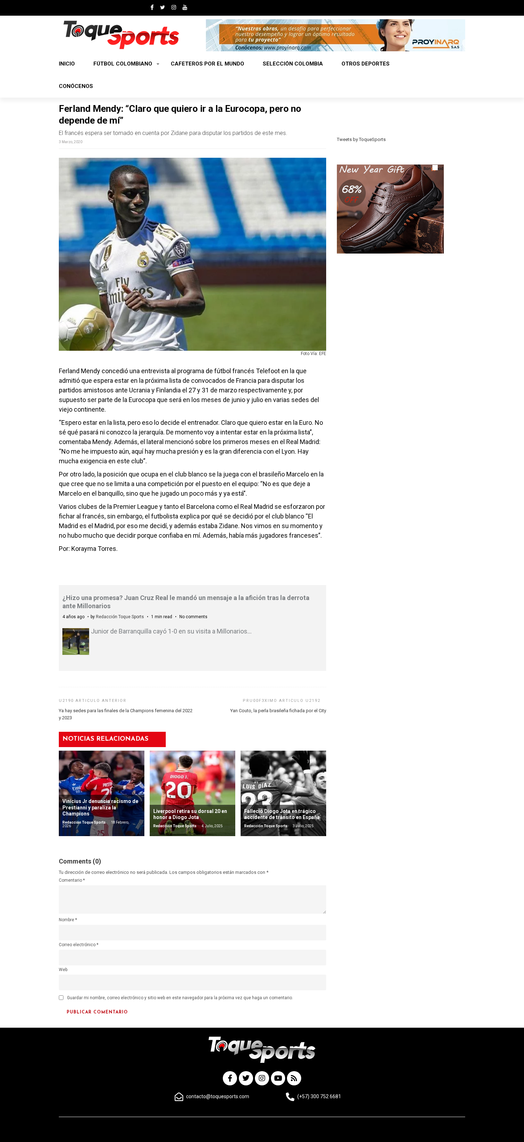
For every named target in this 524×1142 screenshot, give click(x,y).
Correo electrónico (78, 944)
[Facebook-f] (230, 1078)
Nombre (68, 919)
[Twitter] (246, 1078)
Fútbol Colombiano (122, 64)
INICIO (67, 64)
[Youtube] (278, 1078)
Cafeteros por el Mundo (207, 64)
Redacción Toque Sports (120, 616)
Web (63, 969)
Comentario (72, 880)
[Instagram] (262, 1078)
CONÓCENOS (76, 86)
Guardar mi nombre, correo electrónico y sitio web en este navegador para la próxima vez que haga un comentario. (180, 997)
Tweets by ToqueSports (361, 139)
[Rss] (294, 1078)
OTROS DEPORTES (365, 64)
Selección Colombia (293, 64)
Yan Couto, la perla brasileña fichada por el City (278, 710)
